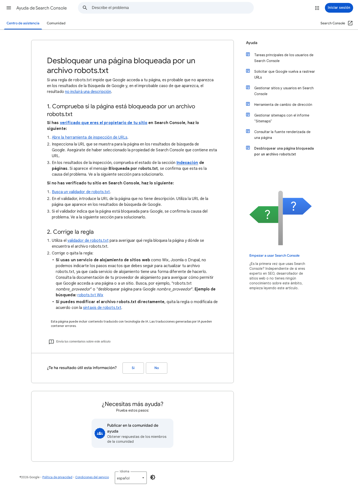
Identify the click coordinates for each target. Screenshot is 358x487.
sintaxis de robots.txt (102, 307)
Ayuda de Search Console (41, 8)
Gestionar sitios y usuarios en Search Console (284, 91)
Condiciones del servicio (92, 477)
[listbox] (131, 477)
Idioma (124, 471)
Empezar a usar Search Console (274, 255)
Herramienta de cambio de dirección (283, 104)
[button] (9, 8)
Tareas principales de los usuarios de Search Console (283, 58)
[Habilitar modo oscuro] (153, 477)
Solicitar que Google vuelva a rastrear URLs (284, 74)
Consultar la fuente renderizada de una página (282, 135)
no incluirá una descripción (88, 91)
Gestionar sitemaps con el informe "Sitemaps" (281, 118)
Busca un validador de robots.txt (81, 191)
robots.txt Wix (90, 295)
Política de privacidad (57, 477)
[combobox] (173, 7)
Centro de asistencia (23, 23)
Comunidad (56, 23)
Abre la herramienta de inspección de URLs (89, 137)
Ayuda (251, 42)
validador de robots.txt (88, 240)
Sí (133, 368)
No (156, 368)
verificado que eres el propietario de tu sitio (104, 122)
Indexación (187, 162)
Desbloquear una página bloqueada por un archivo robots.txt (284, 151)
